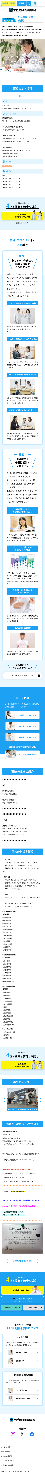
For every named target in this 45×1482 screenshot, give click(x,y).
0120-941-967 (7, 166)
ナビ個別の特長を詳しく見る (22, 675)
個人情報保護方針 (7, 1456)
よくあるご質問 (6, 1447)
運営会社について (9, 1460)
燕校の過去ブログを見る (22, 1261)
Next (41, 1100)
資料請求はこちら (22, 223)
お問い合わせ (33, 1307)
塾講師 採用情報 (8, 1465)
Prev (4, 1100)
